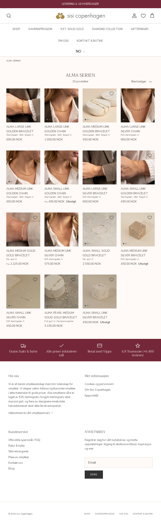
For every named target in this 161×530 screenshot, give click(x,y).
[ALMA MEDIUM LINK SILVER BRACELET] (138, 229)
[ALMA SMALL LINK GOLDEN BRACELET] (138, 167)
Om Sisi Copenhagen (97, 390)
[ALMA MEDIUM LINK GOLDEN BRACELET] (100, 105)
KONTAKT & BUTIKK (90, 41)
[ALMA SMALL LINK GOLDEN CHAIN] (61, 167)
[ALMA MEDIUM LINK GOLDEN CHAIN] (23, 167)
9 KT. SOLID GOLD (72, 29)
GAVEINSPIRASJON (40, 29)
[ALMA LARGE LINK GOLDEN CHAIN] (61, 105)
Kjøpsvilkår (92, 396)
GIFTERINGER (139, 29)
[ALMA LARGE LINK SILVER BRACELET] (100, 167)
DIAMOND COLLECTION (107, 29)
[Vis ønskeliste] (143, 16)
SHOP (16, 29)
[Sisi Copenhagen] (80, 15)
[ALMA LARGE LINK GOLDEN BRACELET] (23, 105)
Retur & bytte (16, 446)
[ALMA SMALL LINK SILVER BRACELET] (100, 291)
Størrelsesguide (18, 451)
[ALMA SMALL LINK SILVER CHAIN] (23, 291)
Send (93, 474)
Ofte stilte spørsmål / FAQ (24, 440)
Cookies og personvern (99, 384)
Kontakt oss (15, 463)
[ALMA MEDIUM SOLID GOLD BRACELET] (23, 229)
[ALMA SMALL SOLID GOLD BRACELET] (100, 229)
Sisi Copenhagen (24, 513)
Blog (11, 468)
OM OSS (63, 41)
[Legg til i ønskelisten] (35, 93)
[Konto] (133, 15)
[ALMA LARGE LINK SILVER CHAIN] (138, 105)
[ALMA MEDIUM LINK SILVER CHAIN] (61, 229)
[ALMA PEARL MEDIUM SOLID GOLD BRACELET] (61, 291)
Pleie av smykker (18, 457)
